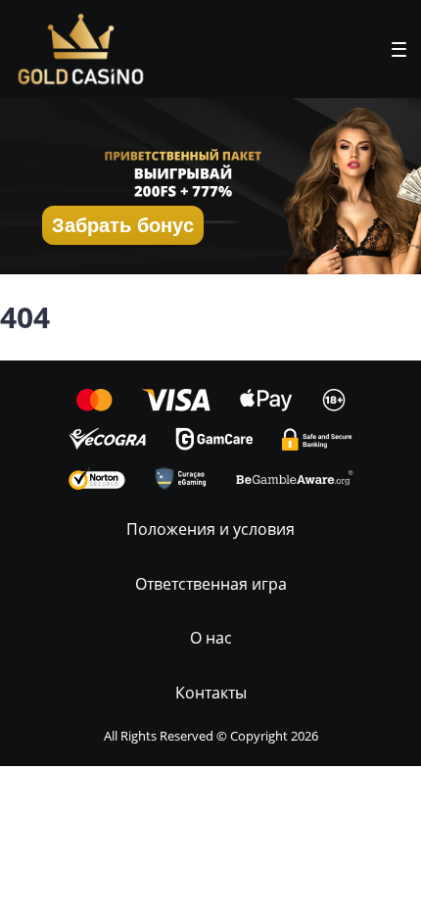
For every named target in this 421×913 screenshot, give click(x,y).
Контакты (211, 692)
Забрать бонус (123, 225)
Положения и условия (210, 529)
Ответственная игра (211, 584)
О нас (211, 638)
